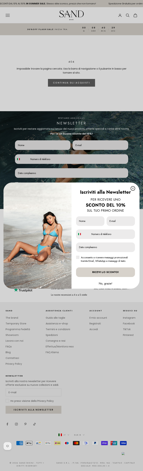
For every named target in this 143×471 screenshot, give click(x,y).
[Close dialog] (133, 188)
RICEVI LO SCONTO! (105, 272)
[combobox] (83, 234)
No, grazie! (105, 284)
